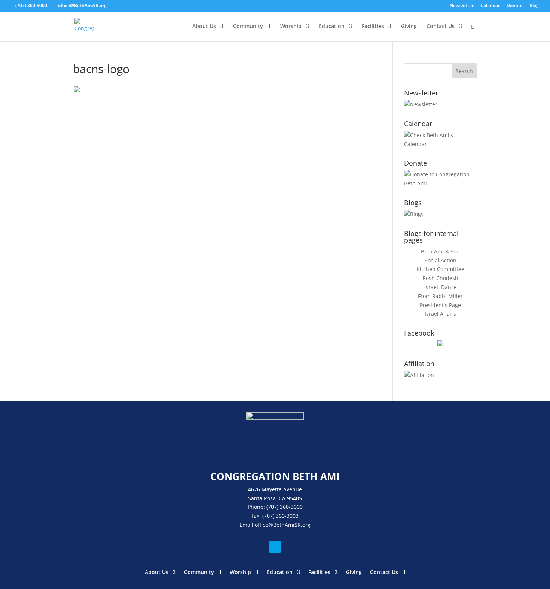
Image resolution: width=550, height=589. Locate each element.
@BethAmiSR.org (289, 524)
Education (332, 27)
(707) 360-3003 (280, 515)
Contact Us (441, 27)
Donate (515, 6)
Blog (534, 6)
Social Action (440, 260)
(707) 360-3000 (31, 5)
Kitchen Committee (440, 269)
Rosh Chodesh (440, 278)
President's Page (440, 305)
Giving (409, 27)
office (261, 524)
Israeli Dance (440, 287)
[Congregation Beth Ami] (440, 344)
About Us (204, 27)
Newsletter (462, 6)
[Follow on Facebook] (275, 547)
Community (248, 27)
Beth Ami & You (440, 251)
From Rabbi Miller (440, 296)
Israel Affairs (440, 313)
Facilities (373, 27)
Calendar (490, 6)
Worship (291, 27)
